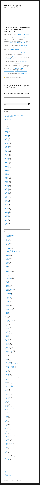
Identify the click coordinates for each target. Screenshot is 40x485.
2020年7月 (7, 169)
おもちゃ (6, 316)
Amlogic (7, 240)
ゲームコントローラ (9, 386)
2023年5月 (7, 138)
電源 (5, 452)
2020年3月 (7, 174)
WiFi (7, 359)
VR (6, 427)
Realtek (7, 259)
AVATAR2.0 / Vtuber (10, 435)
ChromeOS (8, 285)
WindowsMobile (9, 309)
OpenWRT (9, 293)
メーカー (6, 378)
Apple (7, 281)
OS (5, 274)
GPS (6, 393)
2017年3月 (7, 215)
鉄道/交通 (7, 450)
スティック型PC (8, 333)
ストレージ (7, 339)
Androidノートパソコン (10, 366)
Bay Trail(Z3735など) (11, 250)
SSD (6, 340)
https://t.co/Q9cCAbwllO (9, 42)
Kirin (7, 254)
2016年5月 (7, 223)
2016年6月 (7, 221)
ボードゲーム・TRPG (10, 441)
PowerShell (8, 375)
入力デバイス (7, 383)
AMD (7, 239)
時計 (5, 402)
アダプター (8, 455)
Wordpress (8, 327)
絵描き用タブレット (8, 418)
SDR (16, 77)
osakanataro (7, 77)
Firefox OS (8, 286)
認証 (6, 332)
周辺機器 (6, 390)
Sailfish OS (9, 297)
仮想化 (6, 382)
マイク (7, 462)
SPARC (7, 263)
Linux (7, 290)
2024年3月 (7, 134)
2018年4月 (7, 205)
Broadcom (8, 243)
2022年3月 (7, 142)
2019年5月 (7, 188)
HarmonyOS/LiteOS (10, 289)
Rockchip (7, 262)
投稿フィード (7, 472)
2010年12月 (7, 224)
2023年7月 (7, 136)
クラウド (7, 328)
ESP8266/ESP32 (9, 271)
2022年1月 (7, 144)
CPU (5, 233)
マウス (7, 389)
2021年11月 (7, 147)
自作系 (7, 371)
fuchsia (7, 287)
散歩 (6, 445)
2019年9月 (7, 182)
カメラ (6, 317)
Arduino (7, 270)
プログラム (7, 373)
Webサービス (8, 325)
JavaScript (8, 374)
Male (7, 379)
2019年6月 (7, 186)
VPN (7, 358)
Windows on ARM (10, 306)
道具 (5, 428)
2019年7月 (7, 185)
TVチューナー (8, 394)
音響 (5, 458)
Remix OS (9, 279)
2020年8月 (7, 167)
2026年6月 (7, 128)
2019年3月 (7, 190)
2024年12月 (7, 130)
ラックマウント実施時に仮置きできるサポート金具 (14, 115)
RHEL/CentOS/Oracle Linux (12, 296)
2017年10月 (7, 211)
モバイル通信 (8, 362)
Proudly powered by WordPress (17, 480)
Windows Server (10, 308)
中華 (6, 370)
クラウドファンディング (9, 320)
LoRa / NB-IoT (9, 410)
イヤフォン (8, 459)
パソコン (6, 368)
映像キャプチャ (8, 400)
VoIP (7, 356)
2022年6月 (7, 139)
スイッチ (7, 360)
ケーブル (7, 429)
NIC (6, 355)
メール (7, 331)
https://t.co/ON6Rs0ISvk (9, 70)
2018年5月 (7, 204)
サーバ (6, 323)
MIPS (7, 256)
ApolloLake (9, 248)
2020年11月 (7, 163)
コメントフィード (8, 474)
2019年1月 (7, 193)
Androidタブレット (9, 350)
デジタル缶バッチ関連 (9, 113)
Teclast (7, 381)
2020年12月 (7, 162)
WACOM (7, 420)
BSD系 (7, 283)
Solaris (7, 304)
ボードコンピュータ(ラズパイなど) (11, 377)
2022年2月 (7, 143)
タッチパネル (8, 387)
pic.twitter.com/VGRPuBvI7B (21, 42)
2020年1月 (7, 177)
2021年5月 (7, 155)
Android (7, 275)
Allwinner (8, 236)
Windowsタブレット (9, 351)
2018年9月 (7, 198)
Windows (7, 305)
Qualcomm (8, 258)
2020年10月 (7, 165)
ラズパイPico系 (8, 273)
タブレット (7, 348)
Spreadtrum (8, 264)
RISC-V (7, 260)
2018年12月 (7, 194)
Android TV (9, 277)
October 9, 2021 (23, 73)
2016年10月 (7, 217)
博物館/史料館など (9, 443)
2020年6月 (7, 170)
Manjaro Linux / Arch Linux (12, 291)
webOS (8, 301)
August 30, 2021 (23, 37)
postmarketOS (9, 294)
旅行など (7, 447)
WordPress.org (8, 475)
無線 (20, 77)
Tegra (7, 266)
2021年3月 (7, 158)
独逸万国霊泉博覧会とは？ (9, 116)
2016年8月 (7, 219)
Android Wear (9, 278)
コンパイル (8, 440)
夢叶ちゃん (8, 444)
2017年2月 (7, 216)
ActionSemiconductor (10, 235)
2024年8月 (7, 132)
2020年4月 (7, 173)
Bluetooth (8, 391)
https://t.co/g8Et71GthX (23, 34)
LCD (6, 425)
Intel (7, 247)
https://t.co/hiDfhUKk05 (9, 58)
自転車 (6, 421)
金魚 (6, 448)
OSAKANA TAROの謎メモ (12, 6)
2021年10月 (7, 148)
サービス (6, 324)
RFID (7, 413)
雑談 (5, 433)
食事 (6, 451)
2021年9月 (7, 150)
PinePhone (8, 344)
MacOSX (8, 282)
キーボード (8, 385)
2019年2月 (7, 192)
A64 (7, 237)
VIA (6, 267)
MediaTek (8, 255)
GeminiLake (9, 252)
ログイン (6, 471)
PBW (7, 436)
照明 (6, 432)
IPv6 (7, 354)
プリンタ (7, 398)
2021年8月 (7, 151)
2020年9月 (7, 166)
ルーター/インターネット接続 (11, 363)
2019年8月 (7, 184)
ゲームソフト (8, 439)
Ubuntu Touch (9, 300)
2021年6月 (7, 154)
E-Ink (7, 424)
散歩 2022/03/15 (8, 119)
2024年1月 (7, 135)
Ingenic (7, 246)
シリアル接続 (8, 397)
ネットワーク (7, 352)
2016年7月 (7, 220)
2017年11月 (7, 209)
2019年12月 (7, 178)
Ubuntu (8, 298)
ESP (6, 244)
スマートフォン (7, 341)
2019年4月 (7, 189)
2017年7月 (7, 213)
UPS (6, 454)
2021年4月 (7, 157)
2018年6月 (7, 202)
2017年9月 (7, 212)
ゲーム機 (6, 321)
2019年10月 (7, 181)
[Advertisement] (20, 19)
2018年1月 (7, 208)
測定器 (7, 431)
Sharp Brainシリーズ (10, 408)
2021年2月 (7, 159)
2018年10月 (7, 197)
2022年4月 (7, 140)
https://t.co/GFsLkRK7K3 (18, 68)
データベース (8, 329)
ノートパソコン (7, 364)
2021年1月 (7, 161)
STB (5, 310)
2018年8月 (7, 200)
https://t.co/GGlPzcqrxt (9, 56)
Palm (7, 302)
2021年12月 (7, 146)
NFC (7, 412)
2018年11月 (7, 196)
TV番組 (7, 437)
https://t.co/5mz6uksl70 (14, 49)
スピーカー (8, 460)
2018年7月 (7, 201)
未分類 (6, 405)
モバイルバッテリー (9, 456)
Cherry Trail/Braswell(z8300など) (13, 251)
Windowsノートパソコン (10, 367)
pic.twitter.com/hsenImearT (21, 70)
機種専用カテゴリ (8, 406)
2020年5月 (7, 171)
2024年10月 (7, 131)
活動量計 (7, 401)
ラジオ (18, 77)
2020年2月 (7, 175)
